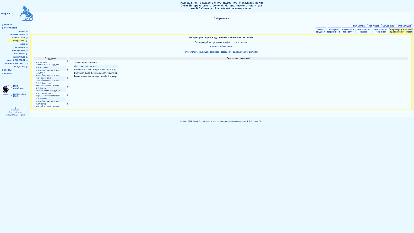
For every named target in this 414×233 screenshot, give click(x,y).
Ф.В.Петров (41, 88)
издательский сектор (15, 63)
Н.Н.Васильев (42, 68)
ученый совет (18, 37)
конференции (19, 50)
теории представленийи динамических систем (401, 30)
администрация (18, 34)
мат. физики (388, 26)
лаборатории (19, 41)
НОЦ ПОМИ (20, 67)
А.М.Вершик (241, 42)
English (5, 13)
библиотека (19, 54)
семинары (20, 47)
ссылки (8, 73)
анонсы (8, 70)
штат (23, 44)
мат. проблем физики (363, 30)
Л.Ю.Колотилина (43, 78)
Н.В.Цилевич (41, 99)
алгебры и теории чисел (333, 30)
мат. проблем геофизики (380, 30)
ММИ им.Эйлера (18, 87)
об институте (19, 57)
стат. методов (404, 26)
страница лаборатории (221, 46)
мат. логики (374, 26)
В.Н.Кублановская (44, 83)
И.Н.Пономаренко (44, 93)
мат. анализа (359, 26)
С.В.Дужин (40, 73)
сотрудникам (10, 28)
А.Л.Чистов (41, 104)
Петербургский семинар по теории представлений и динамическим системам (221, 52)
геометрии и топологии (348, 30)
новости (8, 24)
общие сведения (320, 30)
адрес (22, 31)
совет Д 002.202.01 (16, 60)
